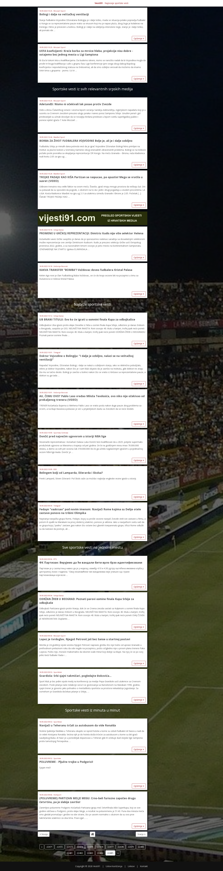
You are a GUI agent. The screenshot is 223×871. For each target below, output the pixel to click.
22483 (90, 853)
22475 (90, 846)
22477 (110, 846)
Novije (44, 834)
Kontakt (144, 866)
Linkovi (131, 866)
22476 (100, 846)
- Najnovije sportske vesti (111, 3)
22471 (49, 846)
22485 (110, 853)
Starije (140, 834)
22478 (121, 846)
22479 (131, 846)
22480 (141, 846)
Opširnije (138, 38)
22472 (60, 846)
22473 (70, 846)
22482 (80, 853)
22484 (100, 853)
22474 (80, 846)
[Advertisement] (164, 54)
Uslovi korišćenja (114, 866)
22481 (70, 853)
